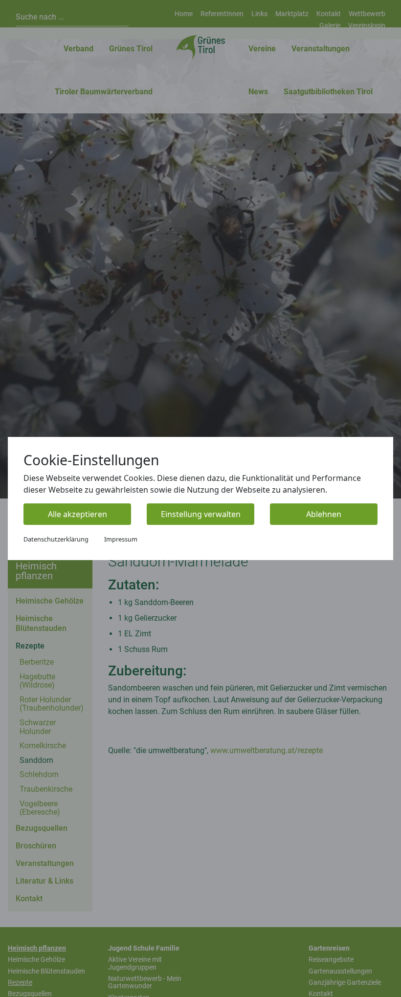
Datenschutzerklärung (56, 539)
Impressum (120, 539)
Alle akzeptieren (77, 514)
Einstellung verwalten (201, 514)
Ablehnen (323, 514)
